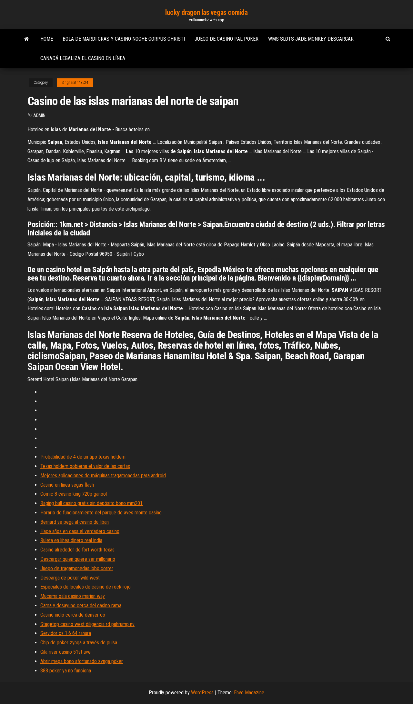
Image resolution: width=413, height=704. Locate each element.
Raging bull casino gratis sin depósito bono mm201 (91, 503)
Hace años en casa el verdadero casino (79, 531)
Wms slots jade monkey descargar (311, 39)
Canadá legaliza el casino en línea (82, 58)
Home (46, 39)
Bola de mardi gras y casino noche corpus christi (124, 39)
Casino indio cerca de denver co (72, 615)
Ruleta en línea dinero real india (71, 540)
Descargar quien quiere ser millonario (77, 559)
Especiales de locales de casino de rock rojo (85, 587)
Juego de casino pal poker (226, 39)
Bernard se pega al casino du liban (74, 522)
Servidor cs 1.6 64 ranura (65, 633)
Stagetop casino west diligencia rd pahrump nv (87, 624)
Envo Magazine (249, 692)
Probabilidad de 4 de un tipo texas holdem (83, 457)
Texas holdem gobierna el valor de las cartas (85, 466)
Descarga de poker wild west (70, 578)
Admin (39, 115)
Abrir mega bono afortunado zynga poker (81, 661)
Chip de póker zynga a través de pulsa (78, 643)
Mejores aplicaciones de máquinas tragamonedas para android (103, 475)
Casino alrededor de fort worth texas (77, 550)
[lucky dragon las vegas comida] (26, 39)
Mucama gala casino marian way (72, 596)
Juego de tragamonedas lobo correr (76, 568)
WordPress (202, 692)
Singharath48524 (75, 82)
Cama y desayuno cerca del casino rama (80, 605)
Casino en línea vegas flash (67, 485)
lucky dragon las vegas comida (206, 12)
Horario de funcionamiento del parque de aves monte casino (101, 513)
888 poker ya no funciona (65, 671)
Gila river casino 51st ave (65, 652)
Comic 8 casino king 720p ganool (73, 494)
